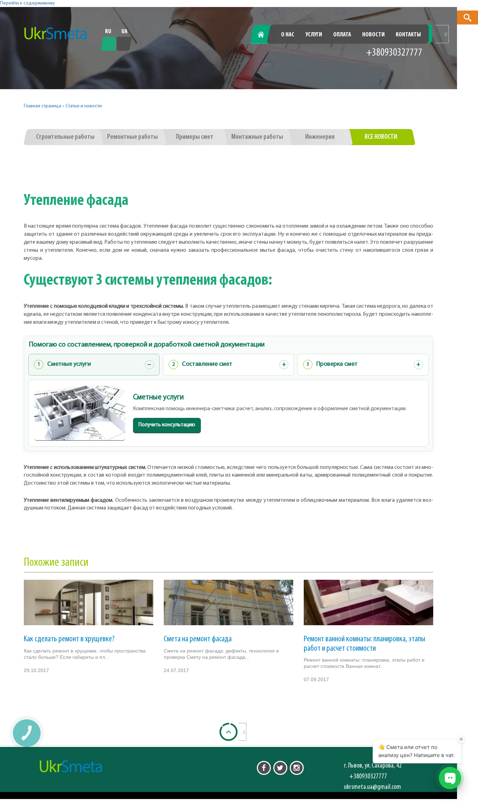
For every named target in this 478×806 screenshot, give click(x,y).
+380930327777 (394, 53)
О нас (287, 35)
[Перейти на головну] (55, 34)
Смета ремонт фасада (198, 639)
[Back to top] (228, 732)
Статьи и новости (83, 106)
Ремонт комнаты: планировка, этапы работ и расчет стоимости (364, 643)
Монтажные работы (257, 137)
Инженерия (320, 137)
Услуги (313, 35)
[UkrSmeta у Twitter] (280, 768)
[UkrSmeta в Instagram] (297, 768)
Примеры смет (194, 137)
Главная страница (42, 106)
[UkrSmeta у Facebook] (264, 768)
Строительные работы (65, 137)
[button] (467, 17)
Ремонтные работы (132, 137)
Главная (264, 35)
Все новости (381, 137)
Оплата (342, 35)
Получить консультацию (167, 425)
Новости (373, 35)
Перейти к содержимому (27, 3)
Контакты (408, 35)
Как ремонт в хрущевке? (69, 639)
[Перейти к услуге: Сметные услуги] (79, 413)
